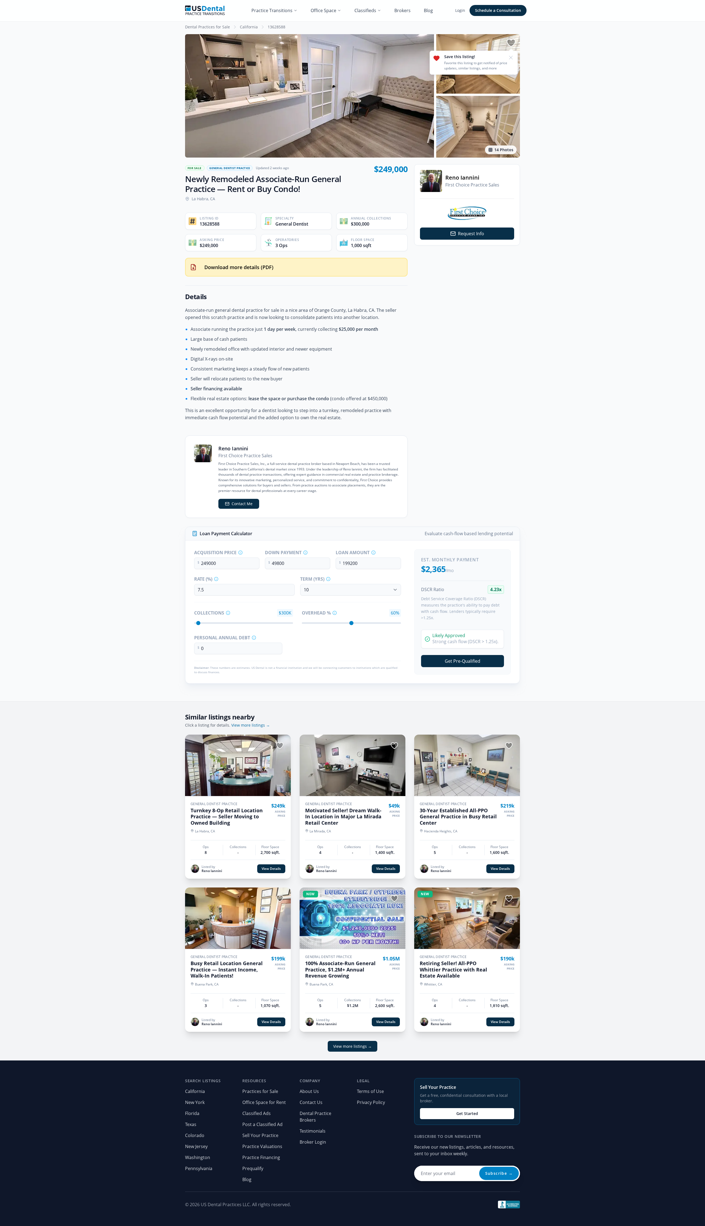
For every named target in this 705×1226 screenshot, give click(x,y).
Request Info (471, 234)
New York (195, 1102)
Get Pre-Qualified (462, 661)
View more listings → (250, 725)
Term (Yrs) (312, 579)
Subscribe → (499, 1173)
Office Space (323, 10)
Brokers (402, 10)
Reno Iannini (462, 177)
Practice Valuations (262, 1146)
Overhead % (316, 613)
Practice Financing (261, 1157)
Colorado (194, 1135)
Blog (428, 10)
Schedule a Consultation (498, 10)
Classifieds (365, 10)
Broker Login (313, 1142)
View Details (271, 868)
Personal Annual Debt (222, 638)
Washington (197, 1157)
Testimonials (313, 1131)
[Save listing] (511, 42)
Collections (209, 613)
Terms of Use (370, 1091)
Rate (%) (203, 579)
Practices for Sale (260, 1091)
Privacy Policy (371, 1102)
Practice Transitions (271, 10)
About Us (309, 1091)
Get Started (467, 1113)
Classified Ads (256, 1113)
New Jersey (196, 1146)
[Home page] (205, 10)
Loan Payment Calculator (226, 534)
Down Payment (283, 553)
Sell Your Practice (260, 1135)
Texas (190, 1124)
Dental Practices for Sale (207, 26)
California (249, 26)
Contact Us (311, 1102)
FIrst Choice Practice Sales (472, 185)
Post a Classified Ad (262, 1124)
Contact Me (242, 503)
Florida (192, 1113)
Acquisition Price (215, 553)
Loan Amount (353, 553)
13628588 (276, 26)
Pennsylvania (198, 1168)
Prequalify (252, 1168)
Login (460, 10)
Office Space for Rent (264, 1102)
